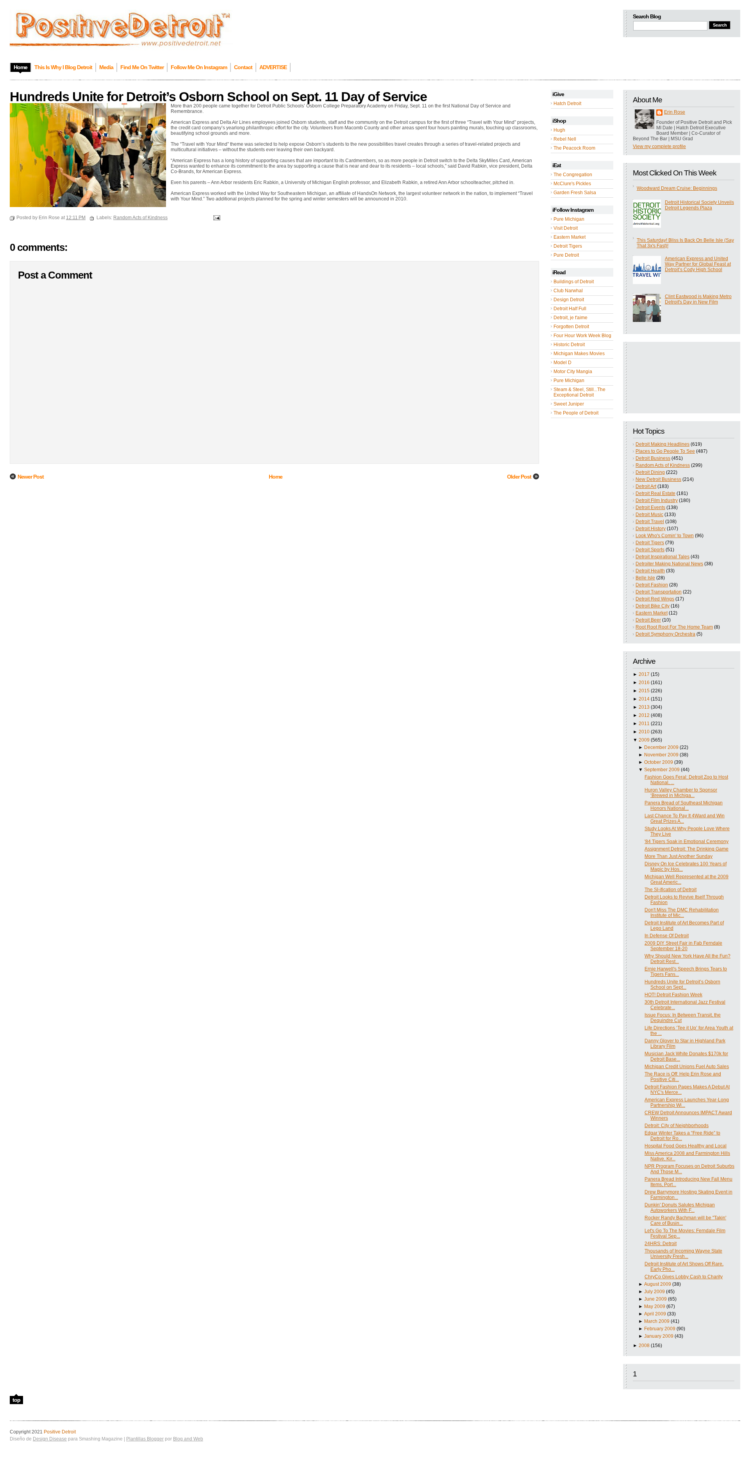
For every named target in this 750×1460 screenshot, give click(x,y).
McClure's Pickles (572, 183)
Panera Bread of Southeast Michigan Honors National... (684, 805)
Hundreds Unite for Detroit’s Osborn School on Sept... (682, 984)
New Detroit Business (658, 479)
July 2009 (654, 1291)
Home (275, 477)
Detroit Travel (650, 521)
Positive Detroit (60, 1432)
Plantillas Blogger (145, 1439)
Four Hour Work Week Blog (582, 335)
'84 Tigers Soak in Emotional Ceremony (687, 841)
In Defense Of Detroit (667, 935)
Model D (562, 362)
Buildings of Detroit (574, 281)
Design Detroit (569, 299)
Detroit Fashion (652, 585)
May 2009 (654, 1306)
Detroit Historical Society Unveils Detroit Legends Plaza (699, 205)
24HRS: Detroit (661, 1243)
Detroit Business (653, 458)
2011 (644, 723)
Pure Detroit (566, 255)
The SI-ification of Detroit (670, 889)
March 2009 (657, 1321)
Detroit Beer (648, 620)
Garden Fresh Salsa (575, 192)
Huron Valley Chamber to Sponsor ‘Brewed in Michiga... (681, 792)
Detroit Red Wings (655, 599)
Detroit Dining (650, 472)
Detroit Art (646, 486)
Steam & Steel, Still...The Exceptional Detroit (579, 392)
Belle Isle (645, 578)
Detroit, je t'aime (571, 317)
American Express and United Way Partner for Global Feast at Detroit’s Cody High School (698, 264)
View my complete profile (659, 146)
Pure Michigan (569, 219)
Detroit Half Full (570, 308)
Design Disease (50, 1439)
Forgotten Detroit (571, 326)
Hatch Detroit (567, 103)
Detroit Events (650, 507)
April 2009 (655, 1314)
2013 (644, 707)
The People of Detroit (576, 413)
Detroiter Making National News (669, 563)
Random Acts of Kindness (663, 465)
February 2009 (659, 1328)
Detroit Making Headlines (662, 444)
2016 (644, 682)
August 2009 (657, 1284)
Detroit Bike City (653, 606)
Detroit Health (650, 571)
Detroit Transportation (659, 592)
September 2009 (662, 769)
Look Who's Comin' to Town (665, 535)
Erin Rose (674, 112)
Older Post (519, 477)
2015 (644, 690)
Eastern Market (570, 237)
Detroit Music (649, 514)
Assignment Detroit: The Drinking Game (687, 849)
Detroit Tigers (568, 246)
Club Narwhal (568, 290)
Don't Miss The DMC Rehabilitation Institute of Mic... (682, 912)
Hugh (559, 130)
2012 (644, 715)
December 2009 (661, 747)
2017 (644, 674)
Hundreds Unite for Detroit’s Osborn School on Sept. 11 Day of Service (218, 96)
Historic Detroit (569, 344)
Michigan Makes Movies (579, 353)
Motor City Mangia (573, 371)
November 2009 (661, 755)
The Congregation (573, 174)
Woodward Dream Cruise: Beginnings (677, 188)
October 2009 (658, 762)
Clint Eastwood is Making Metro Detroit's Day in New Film (698, 299)
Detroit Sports (650, 549)
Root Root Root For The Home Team (674, 627)
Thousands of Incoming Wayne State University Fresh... (683, 1253)
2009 (644, 740)
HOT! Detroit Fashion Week (673, 994)
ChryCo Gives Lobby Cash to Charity (684, 1277)
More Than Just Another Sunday (678, 856)
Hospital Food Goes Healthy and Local (686, 1146)
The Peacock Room (574, 148)
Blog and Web (188, 1439)
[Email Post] (215, 217)
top (16, 1400)
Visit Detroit (566, 228)
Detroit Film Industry (657, 500)
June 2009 (655, 1299)
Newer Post (31, 477)
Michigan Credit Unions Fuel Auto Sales (687, 1066)
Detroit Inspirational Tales (662, 556)
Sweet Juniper (569, 404)
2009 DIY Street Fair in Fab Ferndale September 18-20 (683, 945)
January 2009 (658, 1336)
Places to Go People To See (665, 451)
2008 (644, 1345)
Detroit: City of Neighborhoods (677, 1125)
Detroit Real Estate (655, 493)
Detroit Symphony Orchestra (665, 634)
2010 (644, 731)
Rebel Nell (565, 139)
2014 (644, 699)
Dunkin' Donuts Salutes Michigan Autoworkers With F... (680, 1207)
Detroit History (651, 528)
